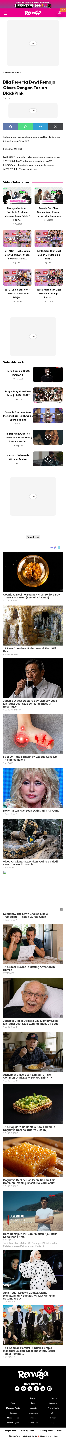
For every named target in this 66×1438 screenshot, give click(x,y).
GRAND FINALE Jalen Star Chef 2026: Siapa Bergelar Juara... (17, 254)
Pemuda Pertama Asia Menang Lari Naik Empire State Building (18, 416)
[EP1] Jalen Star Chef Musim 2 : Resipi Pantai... (49, 293)
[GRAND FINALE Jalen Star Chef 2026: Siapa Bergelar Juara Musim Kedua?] (17, 238)
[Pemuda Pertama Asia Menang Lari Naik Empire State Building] (48, 415)
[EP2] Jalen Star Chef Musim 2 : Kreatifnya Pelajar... (17, 293)
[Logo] (33, 12)
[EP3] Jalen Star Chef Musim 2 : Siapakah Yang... (49, 254)
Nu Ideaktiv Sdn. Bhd (30, 1436)
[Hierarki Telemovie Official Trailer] (48, 459)
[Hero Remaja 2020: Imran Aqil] (48, 374)
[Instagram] (23, 1388)
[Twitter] (29, 1388)
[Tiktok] (36, 1388)
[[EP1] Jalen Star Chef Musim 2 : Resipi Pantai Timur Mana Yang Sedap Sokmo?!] (49, 277)
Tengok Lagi (33, 537)
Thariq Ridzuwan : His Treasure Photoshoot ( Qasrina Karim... (18, 437)
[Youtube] (42, 1388)
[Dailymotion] (49, 1388)
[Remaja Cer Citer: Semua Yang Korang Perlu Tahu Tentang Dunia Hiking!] (49, 195)
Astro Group (54, 1436)
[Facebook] (17, 1388)
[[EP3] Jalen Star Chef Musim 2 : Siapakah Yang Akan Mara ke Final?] (49, 238)
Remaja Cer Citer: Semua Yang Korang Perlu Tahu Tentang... (49, 212)
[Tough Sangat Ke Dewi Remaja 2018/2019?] (48, 395)
